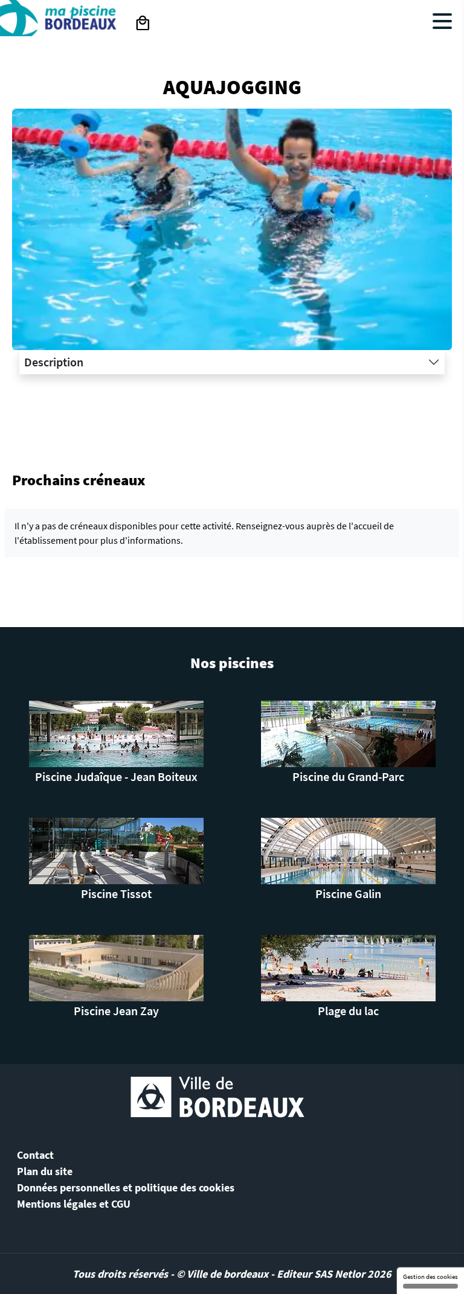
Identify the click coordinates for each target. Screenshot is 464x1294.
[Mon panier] (142, 23)
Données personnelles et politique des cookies (125, 1187)
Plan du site (44, 1171)
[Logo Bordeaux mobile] (60, 26)
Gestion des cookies (430, 1276)
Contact (35, 1155)
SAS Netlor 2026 (353, 1274)
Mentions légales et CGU (73, 1204)
